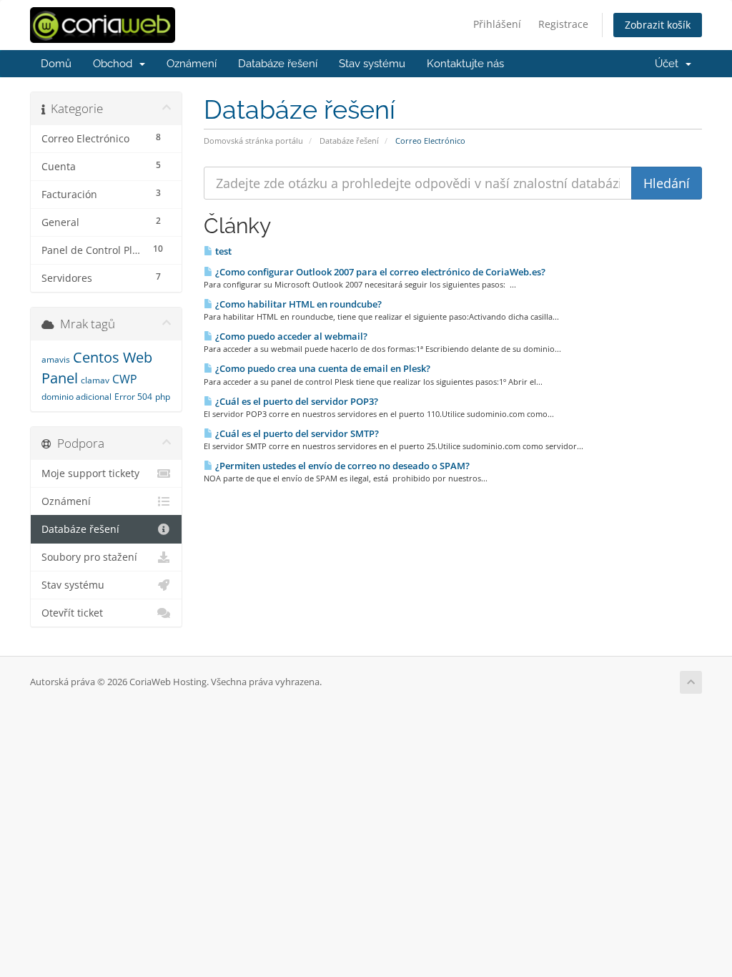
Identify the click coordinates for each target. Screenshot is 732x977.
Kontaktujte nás (465, 63)
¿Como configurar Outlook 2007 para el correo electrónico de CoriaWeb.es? (379, 271)
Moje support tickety (90, 473)
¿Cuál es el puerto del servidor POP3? (295, 401)
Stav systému (372, 63)
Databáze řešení (277, 63)
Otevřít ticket (72, 613)
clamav (95, 380)
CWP (124, 379)
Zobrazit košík (658, 24)
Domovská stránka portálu (253, 140)
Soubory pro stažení (89, 557)
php (162, 397)
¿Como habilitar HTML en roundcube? (297, 304)
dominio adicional (76, 397)
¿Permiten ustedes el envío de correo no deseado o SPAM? (341, 465)
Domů (56, 63)
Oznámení (192, 63)
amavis (55, 359)
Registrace (563, 24)
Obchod (115, 63)
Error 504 (133, 397)
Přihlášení (497, 24)
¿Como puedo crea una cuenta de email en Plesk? (321, 368)
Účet (669, 63)
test (222, 251)
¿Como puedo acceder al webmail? (290, 336)
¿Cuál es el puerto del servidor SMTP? (296, 433)
